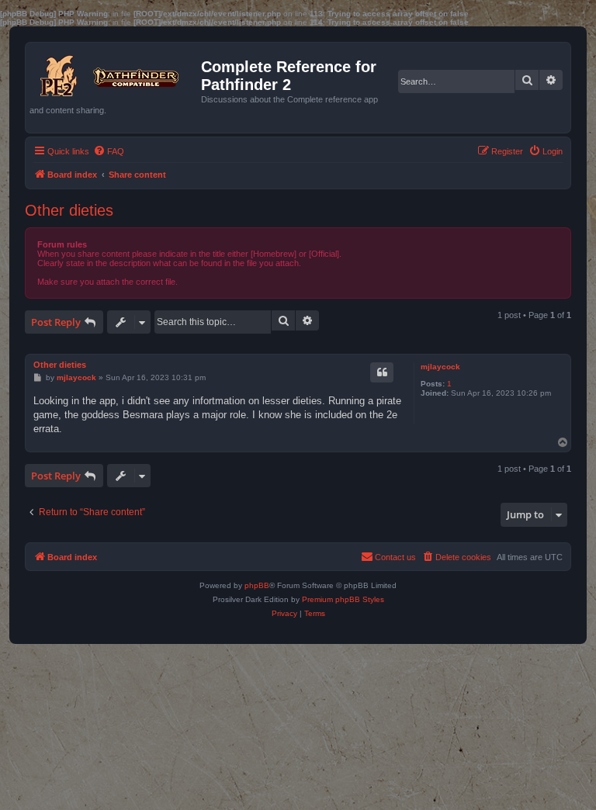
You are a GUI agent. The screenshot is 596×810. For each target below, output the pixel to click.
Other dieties (69, 210)
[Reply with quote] (381, 372)
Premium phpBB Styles (343, 599)
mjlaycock (440, 366)
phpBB (256, 585)
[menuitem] (108, 151)
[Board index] (115, 72)
